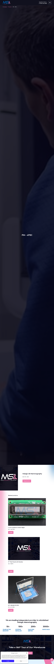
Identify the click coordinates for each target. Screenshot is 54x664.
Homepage (5, 6)
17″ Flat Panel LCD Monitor (15, 562)
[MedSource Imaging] (6, 2)
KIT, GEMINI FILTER (13, 605)
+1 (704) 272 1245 (43, 3)
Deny (21, 661)
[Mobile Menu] (50, 2)
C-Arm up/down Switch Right (16, 527)
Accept (8, 661)
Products (9, 6)
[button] (26, 653)
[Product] (27, 512)
